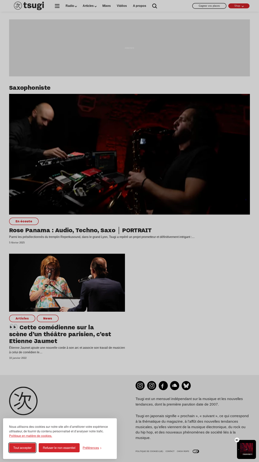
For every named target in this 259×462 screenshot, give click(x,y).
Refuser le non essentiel (59, 447)
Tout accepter (22, 447)
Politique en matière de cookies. (30, 435)
